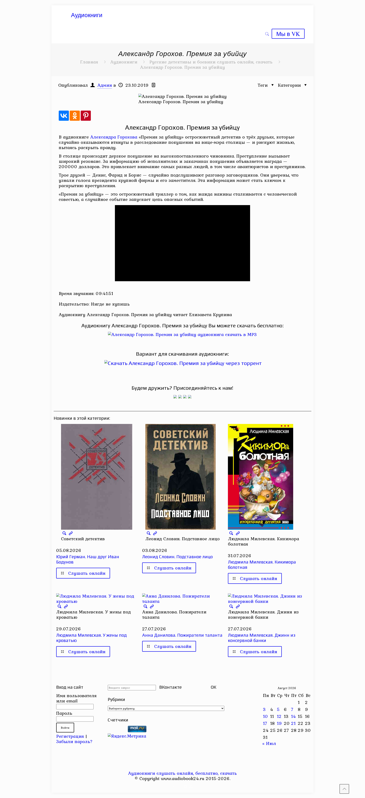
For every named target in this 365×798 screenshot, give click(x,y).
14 (293, 716)
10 (265, 716)
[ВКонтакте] (64, 116)
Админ (104, 85)
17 (265, 723)
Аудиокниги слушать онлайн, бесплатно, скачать (182, 773)
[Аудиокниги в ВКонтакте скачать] (189, 396)
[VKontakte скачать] (185, 786)
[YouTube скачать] (174, 786)
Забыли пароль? (74, 741)
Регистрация (70, 736)
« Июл (269, 743)
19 (279, 723)
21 (293, 723)
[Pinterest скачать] (179, 786)
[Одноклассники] (75, 116)
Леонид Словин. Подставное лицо (177, 556)
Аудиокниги (123, 61)
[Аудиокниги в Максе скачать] (185, 396)
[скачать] (117, 730)
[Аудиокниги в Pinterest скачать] (175, 396)
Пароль (64, 713)
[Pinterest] (86, 116)
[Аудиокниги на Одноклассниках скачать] (180, 396)
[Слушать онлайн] (182, 334)
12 (279, 716)
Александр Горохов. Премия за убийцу (182, 67)
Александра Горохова (113, 136)
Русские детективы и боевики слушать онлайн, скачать (210, 61)
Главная (89, 61)
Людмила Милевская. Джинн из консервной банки (261, 637)
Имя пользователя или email (76, 698)
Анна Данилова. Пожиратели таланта (182, 635)
